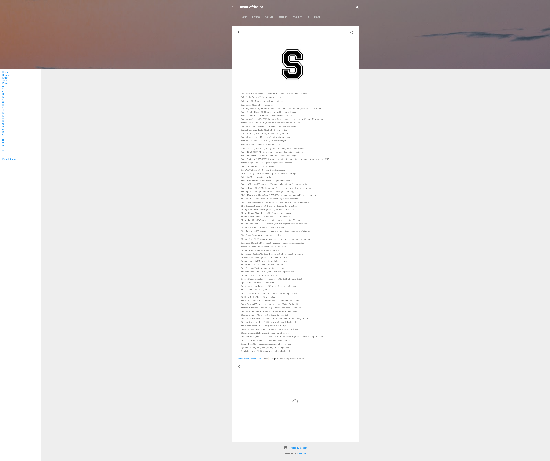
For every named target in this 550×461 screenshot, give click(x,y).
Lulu (272, 358)
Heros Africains (250, 7)
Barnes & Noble (296, 358)
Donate (269, 17)
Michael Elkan (302, 453)
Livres (256, 17)
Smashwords (281, 358)
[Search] (357, 7)
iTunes (265, 358)
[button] (351, 33)
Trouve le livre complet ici (249, 359)
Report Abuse (9, 159)
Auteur (283, 17)
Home (244, 17)
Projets (297, 17)
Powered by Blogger (297, 448)
